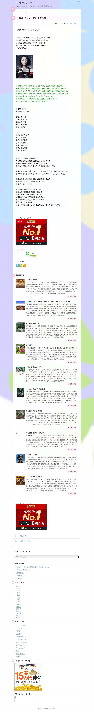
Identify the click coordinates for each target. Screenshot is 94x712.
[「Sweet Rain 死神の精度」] (20, 392)
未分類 (18, 657)
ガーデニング (20, 648)
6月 (18, 593)
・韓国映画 (19, 637)
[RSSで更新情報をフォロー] (24, 265)
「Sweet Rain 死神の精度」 (36, 389)
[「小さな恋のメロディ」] (20, 370)
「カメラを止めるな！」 (35, 476)
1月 (18, 601)
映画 (17, 651)
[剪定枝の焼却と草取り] (20, 414)
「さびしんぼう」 (32, 455)
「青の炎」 (19, 576)
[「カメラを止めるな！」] (20, 480)
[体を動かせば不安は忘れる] (20, 436)
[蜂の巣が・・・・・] (20, 349)
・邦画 (67, 23)
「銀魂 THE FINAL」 (25, 541)
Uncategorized (21, 640)
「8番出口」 (20, 573)
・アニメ (19, 628)
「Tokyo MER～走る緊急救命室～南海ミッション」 (33, 567)
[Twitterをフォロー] (17, 265)
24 (33, 253)
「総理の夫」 (23, 536)
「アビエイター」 (32, 279)
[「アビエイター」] (20, 283)
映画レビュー (73, 23)
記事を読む (73, 296)
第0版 (54, 709)
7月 (18, 591)
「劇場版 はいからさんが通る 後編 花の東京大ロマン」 (48, 301)
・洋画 (18, 631)
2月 (18, 599)
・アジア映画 (20, 625)
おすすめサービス (22, 645)
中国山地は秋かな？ (33, 323)
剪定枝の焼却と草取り (34, 411)
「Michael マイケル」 (23, 570)
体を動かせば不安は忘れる (36, 433)
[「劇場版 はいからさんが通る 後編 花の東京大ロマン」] (20, 305)
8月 (18, 588)
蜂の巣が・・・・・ (33, 345)
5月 (18, 595)
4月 (18, 597)
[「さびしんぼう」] (20, 458)
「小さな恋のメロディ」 (35, 367)
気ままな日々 (24, 3)
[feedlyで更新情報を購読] (20, 265)
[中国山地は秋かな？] (20, 327)
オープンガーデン (22, 642)
